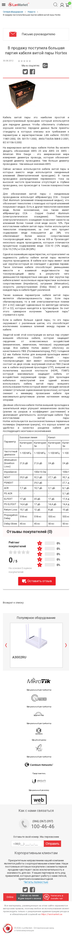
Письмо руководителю (38, 34)
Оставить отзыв (39, 581)
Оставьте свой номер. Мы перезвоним (36, 836)
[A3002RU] (36, 636)
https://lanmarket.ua (51, 914)
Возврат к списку (13, 602)
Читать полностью (36, 882)
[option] (36, 645)
